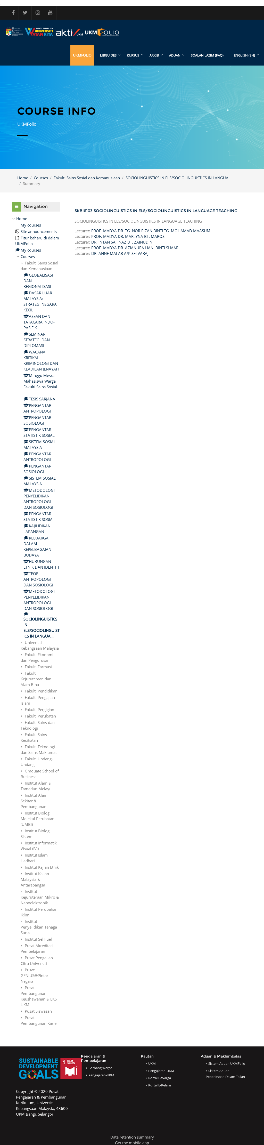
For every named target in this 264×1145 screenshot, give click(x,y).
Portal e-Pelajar (159, 1085)
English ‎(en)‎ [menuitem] (244, 55)
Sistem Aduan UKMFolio (226, 1063)
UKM (152, 1063)
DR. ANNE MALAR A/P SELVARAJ (119, 253)
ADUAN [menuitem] (174, 55)
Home (22, 177)
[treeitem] (36, 621)
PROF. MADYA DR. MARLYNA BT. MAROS (127, 236)
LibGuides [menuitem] (108, 55)
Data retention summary (132, 1137)
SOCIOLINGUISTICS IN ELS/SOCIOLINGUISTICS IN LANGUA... (179, 177)
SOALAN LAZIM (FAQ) (207, 55)
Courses (41, 177)
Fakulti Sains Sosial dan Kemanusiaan (87, 177)
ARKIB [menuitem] (154, 55)
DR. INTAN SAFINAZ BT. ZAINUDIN (121, 242)
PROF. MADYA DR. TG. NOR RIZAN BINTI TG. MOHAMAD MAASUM (150, 230)
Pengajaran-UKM (101, 1075)
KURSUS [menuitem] (133, 55)
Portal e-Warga (159, 1078)
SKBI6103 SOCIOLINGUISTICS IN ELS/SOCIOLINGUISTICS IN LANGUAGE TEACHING (156, 210)
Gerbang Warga (100, 1068)
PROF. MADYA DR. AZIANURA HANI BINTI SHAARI (135, 247)
